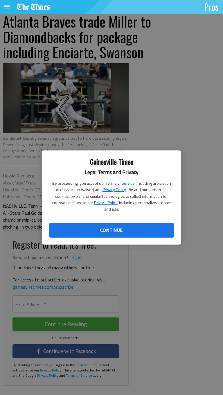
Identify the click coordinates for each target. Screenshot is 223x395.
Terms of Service (120, 183)
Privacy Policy (114, 189)
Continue (111, 230)
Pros (211, 6)
